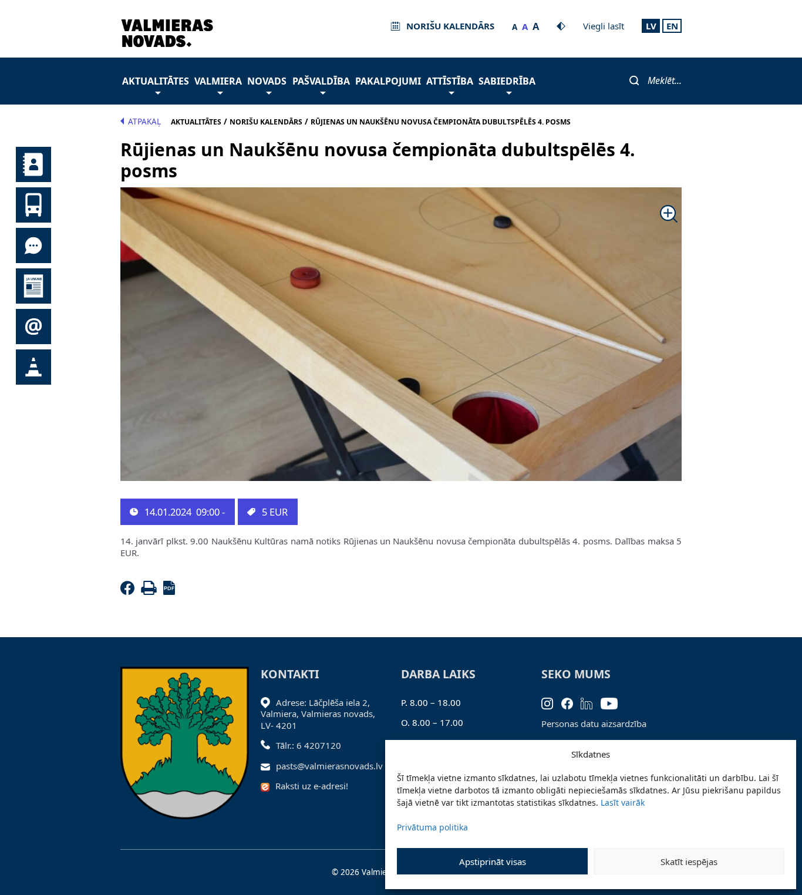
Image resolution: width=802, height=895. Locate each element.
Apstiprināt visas (492, 861)
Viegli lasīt (603, 26)
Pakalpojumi (388, 81)
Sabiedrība (506, 81)
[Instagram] (551, 702)
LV (651, 26)
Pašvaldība (321, 81)
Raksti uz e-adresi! (311, 786)
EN (672, 26)
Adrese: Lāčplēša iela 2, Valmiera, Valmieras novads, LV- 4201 (318, 714)
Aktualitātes (155, 81)
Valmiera (218, 81)
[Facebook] (129, 591)
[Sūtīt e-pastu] (269, 766)
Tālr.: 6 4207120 (308, 745)
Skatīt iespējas (689, 861)
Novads (267, 81)
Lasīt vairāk (623, 802)
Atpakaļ (144, 121)
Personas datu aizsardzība (593, 723)
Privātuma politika (432, 827)
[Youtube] (613, 702)
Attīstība (449, 81)
